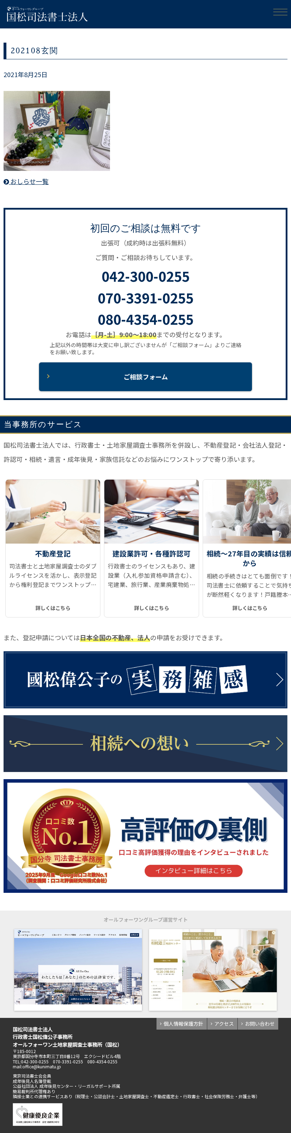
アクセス (224, 1023)
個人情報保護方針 (183, 1023)
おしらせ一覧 (29, 181)
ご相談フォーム (145, 376)
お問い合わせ (260, 1023)
